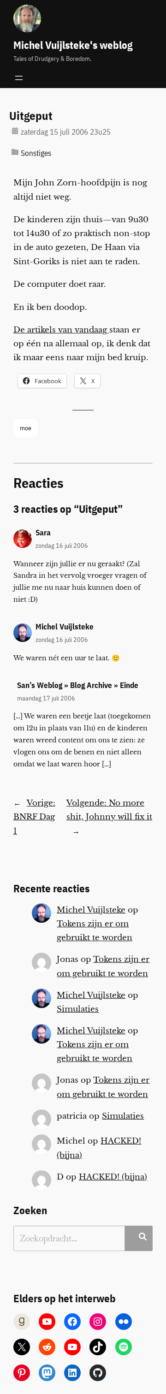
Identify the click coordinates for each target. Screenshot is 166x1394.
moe (25, 427)
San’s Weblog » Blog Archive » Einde (77, 685)
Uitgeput (31, 116)
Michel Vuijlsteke (65, 627)
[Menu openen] (18, 77)
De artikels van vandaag (61, 330)
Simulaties (78, 1009)
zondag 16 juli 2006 (62, 545)
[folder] (15, 152)
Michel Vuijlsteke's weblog (72, 45)
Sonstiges (36, 153)
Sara (43, 533)
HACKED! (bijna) (113, 1177)
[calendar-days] (15, 130)
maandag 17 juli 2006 (46, 698)
